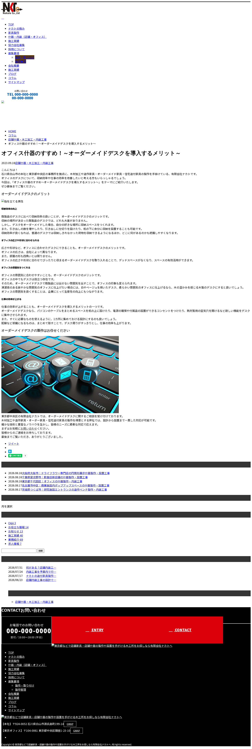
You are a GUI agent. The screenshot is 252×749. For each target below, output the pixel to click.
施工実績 (13, 41)
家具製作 (13, 33)
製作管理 (20, 61)
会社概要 (13, 65)
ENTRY (97, 629)
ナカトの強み (16, 28)
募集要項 (13, 53)
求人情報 (14, 544)
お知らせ (15, 531)
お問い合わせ (29, 428)
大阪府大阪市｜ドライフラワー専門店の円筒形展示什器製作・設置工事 (66, 473)
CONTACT (13, 102)
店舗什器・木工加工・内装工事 (27, 139)
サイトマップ (16, 82)
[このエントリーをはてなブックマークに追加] (10, 452)
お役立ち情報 (18, 527)
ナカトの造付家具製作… (41, 576)
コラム (12, 78)
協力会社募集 (16, 45)
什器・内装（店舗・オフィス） (27, 37)
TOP (11, 24)
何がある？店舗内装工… (41, 567)
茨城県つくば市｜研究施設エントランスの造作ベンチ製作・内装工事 (64, 489)
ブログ (12, 74)
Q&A (12, 523)
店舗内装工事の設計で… (41, 580)
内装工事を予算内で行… (41, 572)
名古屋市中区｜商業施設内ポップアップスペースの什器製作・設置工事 (65, 485)
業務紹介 (15, 539)
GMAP (70, 724)
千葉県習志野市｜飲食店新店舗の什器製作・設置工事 (55, 477)
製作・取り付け (24, 57)
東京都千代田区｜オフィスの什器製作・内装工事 (52, 481)
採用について (16, 49)
